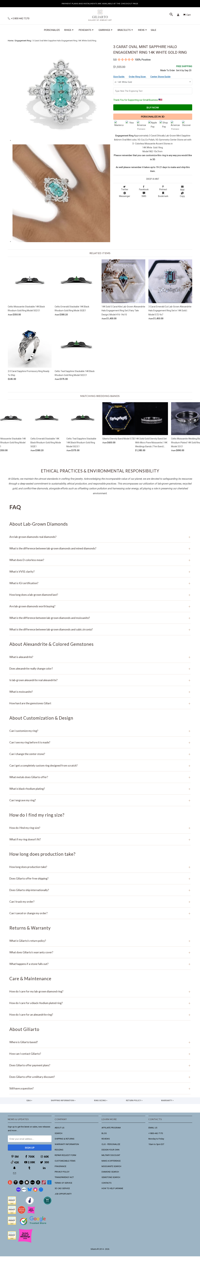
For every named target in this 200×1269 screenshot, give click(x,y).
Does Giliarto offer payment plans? (100, 1065)
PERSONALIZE (52, 30)
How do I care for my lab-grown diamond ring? (100, 991)
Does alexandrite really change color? (100, 668)
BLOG (104, 1133)
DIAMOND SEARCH (110, 1172)
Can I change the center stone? (100, 754)
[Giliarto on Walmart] (49, 1184)
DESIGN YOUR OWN (110, 1150)
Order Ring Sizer (137, 76)
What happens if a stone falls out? (100, 964)
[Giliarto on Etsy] (21, 1184)
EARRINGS (105, 29)
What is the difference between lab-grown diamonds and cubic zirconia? (100, 629)
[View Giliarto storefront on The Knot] (22, 1213)
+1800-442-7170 (155, 1133)
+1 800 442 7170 (20, 18)
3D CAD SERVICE (62, 1188)
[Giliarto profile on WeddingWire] (12, 1224)
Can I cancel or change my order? (100, 913)
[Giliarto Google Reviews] (27, 1184)
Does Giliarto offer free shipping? (100, 878)
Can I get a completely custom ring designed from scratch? (100, 765)
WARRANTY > (167, 1100)
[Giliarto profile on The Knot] (12, 1239)
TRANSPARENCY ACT (64, 1177)
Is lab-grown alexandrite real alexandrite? (100, 680)
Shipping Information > (63, 1100)
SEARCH (58, 1133)
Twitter (124, 189)
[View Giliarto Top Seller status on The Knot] (31, 1213)
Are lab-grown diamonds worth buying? (100, 606)
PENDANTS (86, 29)
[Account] (178, 15)
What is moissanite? (100, 691)
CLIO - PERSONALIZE (111, 1144)
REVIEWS (106, 1139)
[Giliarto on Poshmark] (44, 1184)
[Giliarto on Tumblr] (29, 1168)
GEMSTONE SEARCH (111, 1177)
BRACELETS (125, 29)
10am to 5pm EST (156, 1144)
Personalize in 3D (153, 116)
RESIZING (59, 1150)
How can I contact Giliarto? (100, 1053)
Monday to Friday (156, 1139)
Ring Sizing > (100, 1100)
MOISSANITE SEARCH (111, 1166)
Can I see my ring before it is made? (100, 742)
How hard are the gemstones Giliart (100, 703)
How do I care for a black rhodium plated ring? (100, 1003)
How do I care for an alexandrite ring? (100, 1014)
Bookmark (163, 196)
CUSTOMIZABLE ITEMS (65, 1161)
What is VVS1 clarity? (100, 571)
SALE (153, 30)
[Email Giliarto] (15, 1173)
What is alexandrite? (100, 657)
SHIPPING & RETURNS (64, 1139)
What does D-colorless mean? (100, 560)
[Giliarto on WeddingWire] (15, 1184)
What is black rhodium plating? (100, 788)
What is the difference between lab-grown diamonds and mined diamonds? (100, 548)
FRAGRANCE (60, 1166)
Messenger (124, 196)
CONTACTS (107, 1183)
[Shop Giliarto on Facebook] (41, 1191)
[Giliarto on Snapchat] (15, 1168)
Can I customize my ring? (100, 731)
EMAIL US (152, 1127)
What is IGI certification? (100, 583)
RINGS (68, 29)
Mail (182, 190)
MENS (142, 29)
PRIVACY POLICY (62, 1172)
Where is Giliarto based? (100, 1042)
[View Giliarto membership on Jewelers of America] (30, 1204)
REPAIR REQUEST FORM (65, 1155)
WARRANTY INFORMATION (67, 1144)
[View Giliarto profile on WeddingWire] (12, 1204)
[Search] (171, 15)
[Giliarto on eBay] (32, 1184)
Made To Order (167, 70)
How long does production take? (100, 867)
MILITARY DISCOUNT (111, 1155)
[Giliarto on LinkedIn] (44, 1168)
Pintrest (163, 189)
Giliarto (94, 1249)
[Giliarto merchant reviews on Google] (34, 1225)
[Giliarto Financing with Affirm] (24, 1191)
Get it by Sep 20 (184, 68)
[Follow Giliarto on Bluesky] (30, 1191)
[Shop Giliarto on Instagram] (35, 1191)
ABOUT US (59, 1127)
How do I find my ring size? (100, 828)
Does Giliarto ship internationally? (100, 890)
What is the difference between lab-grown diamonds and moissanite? (100, 618)
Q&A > (29, 1100)
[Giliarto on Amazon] (38, 1184)
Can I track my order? (100, 901)
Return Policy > (134, 1100)
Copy (182, 196)
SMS (144, 196)
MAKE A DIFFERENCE (111, 1161)
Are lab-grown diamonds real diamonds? (100, 537)
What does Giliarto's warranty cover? (100, 952)
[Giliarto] (100, 14)
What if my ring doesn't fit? (100, 839)
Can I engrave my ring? (100, 800)
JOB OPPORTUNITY (63, 1194)
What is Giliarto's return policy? (100, 940)
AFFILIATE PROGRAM (111, 1127)
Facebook (144, 189)
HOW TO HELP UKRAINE (112, 1188)
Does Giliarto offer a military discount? (100, 1077)
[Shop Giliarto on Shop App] (18, 1191)
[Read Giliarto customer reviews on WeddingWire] (47, 1204)
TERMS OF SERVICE (63, 1183)
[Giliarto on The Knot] (10, 1184)
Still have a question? (100, 1088)
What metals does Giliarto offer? (100, 777)
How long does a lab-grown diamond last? (100, 594)
